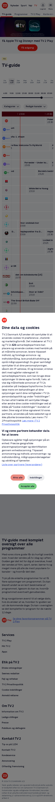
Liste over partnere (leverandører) (22, 464)
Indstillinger (36, 477)
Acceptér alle (27, 486)
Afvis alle (17, 477)
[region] (27, 401)
